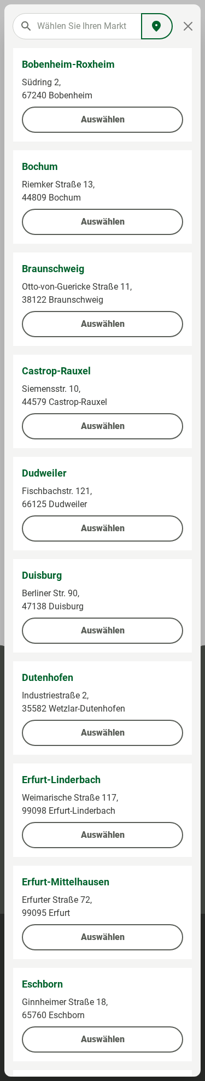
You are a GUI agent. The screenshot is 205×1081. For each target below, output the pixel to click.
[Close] (188, 26)
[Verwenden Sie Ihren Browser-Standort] (157, 26)
